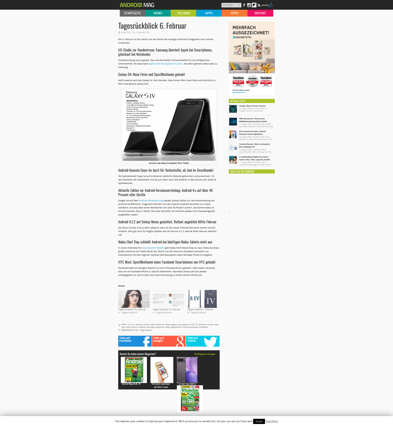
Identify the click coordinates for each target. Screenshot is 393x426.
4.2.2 (130, 324)
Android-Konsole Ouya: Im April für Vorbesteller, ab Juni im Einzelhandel (165, 170)
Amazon (139, 324)
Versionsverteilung (190, 327)
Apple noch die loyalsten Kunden (166, 63)
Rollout (134, 327)
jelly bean (202, 324)
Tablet (167, 327)
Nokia (128, 327)
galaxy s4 (186, 324)
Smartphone (159, 327)
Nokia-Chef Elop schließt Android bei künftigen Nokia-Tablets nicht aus (165, 241)
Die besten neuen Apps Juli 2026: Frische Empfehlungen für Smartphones (161, 388)
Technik (183, 13)
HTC (192, 324)
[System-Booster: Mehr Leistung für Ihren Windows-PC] (233, 150)
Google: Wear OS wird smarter (252, 106)
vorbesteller (203, 327)
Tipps (235, 13)
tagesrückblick (176, 327)
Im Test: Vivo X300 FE (187, 383)
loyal (216, 324)
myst (123, 327)
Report (260, 13)
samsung (149, 327)
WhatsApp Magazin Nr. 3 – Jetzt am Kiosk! (187, 413)
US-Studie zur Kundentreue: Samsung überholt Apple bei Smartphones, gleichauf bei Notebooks (165, 52)
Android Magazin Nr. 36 (131, 383)
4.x (134, 324)
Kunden (210, 324)
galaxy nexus (177, 324)
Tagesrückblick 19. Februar (132, 309)
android (146, 324)
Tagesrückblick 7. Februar (200, 309)
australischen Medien (153, 247)
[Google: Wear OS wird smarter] (233, 112)
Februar (168, 324)
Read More (272, 421)
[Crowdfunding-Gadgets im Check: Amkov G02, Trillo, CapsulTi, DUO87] (233, 163)
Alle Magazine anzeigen (204, 354)
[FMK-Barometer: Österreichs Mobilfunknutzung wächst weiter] (233, 125)
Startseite (132, 13)
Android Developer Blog (151, 200)
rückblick (141, 327)
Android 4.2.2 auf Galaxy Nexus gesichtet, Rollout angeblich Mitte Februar (167, 221)
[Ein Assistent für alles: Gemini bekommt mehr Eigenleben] (233, 138)
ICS (196, 324)
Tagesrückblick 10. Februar (166, 309)
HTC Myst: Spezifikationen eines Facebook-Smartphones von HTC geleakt (167, 262)
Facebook (160, 324)
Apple (153, 324)
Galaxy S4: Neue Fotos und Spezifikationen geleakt (151, 74)
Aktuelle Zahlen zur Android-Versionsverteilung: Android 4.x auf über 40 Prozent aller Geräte (165, 192)
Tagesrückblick (146, 330)
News (158, 13)
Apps (209, 13)
